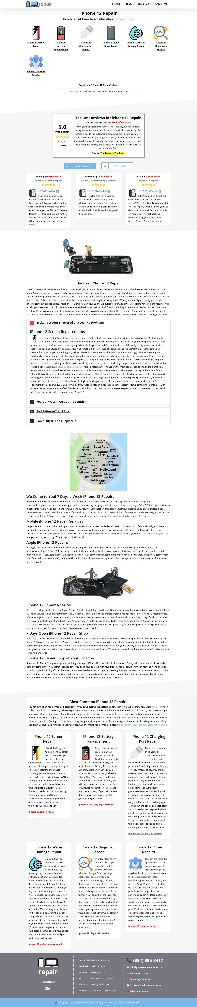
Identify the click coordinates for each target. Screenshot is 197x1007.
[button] (98, 323)
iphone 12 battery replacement (95, 804)
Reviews (83, 972)
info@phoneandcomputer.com (146, 967)
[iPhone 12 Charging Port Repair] (86, 33)
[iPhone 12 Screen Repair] (36, 33)
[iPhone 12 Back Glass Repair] (111, 33)
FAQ (81, 978)
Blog (48, 988)
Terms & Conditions (101, 960)
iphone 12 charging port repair (145, 833)
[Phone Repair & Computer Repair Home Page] (48, 967)
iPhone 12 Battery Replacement (61, 46)
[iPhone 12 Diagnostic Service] (161, 33)
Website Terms (98, 966)
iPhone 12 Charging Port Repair (86, 46)
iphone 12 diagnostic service (93, 933)
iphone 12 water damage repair (45, 944)
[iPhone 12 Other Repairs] (36, 62)
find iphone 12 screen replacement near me (143, 724)
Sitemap (83, 990)
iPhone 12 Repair (125, 18)
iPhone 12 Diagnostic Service (161, 46)
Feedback (83, 966)
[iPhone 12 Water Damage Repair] (136, 33)
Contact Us (84, 960)
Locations (48, 982)
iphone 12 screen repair (68, 366)
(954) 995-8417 (148, 960)
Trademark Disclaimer (102, 978)
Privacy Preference (100, 984)
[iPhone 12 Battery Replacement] (61, 33)
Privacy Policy (98, 972)
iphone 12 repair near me (142, 926)
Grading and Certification (103, 990)
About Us (83, 984)
